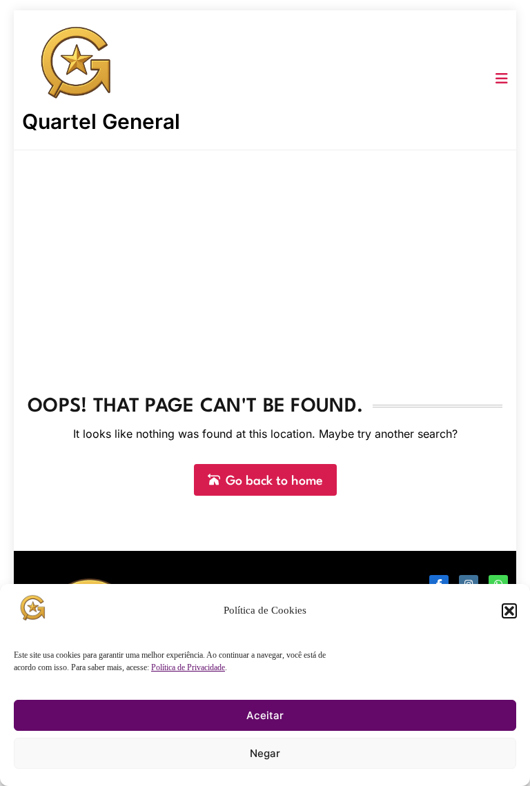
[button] (509, 611)
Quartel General (101, 121)
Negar (265, 753)
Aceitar (265, 715)
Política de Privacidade (188, 667)
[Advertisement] (265, 253)
